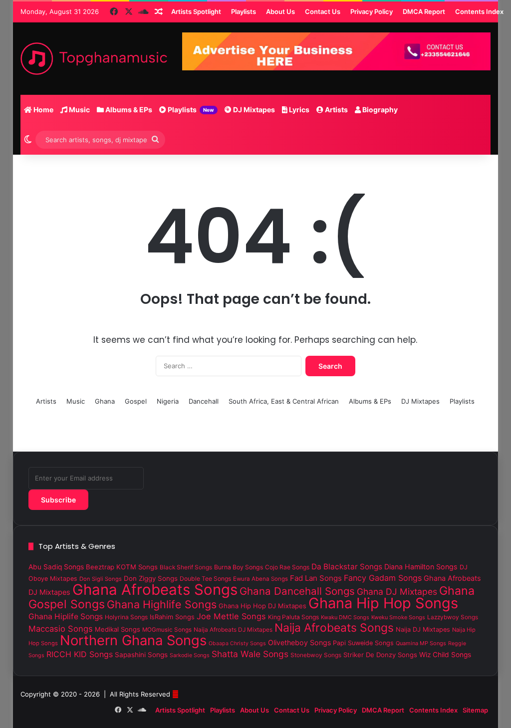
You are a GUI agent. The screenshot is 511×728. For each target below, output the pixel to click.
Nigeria (168, 401)
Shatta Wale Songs (250, 654)
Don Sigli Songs (100, 578)
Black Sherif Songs (186, 567)
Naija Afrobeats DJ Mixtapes (233, 629)
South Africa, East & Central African (284, 401)
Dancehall (204, 401)
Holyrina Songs (126, 617)
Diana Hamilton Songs (421, 566)
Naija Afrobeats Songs (334, 628)
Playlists (190, 109)
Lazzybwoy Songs (452, 617)
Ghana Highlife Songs (162, 604)
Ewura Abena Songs (260, 578)
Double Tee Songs (205, 578)
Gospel (136, 401)
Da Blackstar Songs (346, 566)
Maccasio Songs (60, 629)
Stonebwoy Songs (315, 655)
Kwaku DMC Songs (345, 617)
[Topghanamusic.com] (93, 58)
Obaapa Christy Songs (237, 643)
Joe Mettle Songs (231, 616)
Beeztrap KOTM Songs (122, 567)
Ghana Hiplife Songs (65, 616)
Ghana (105, 401)
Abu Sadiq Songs (56, 567)
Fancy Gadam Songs (383, 578)
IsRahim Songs (172, 617)
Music (78, 109)
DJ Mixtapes (253, 109)
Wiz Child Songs (445, 655)
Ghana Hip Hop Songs (383, 603)
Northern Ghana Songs (133, 640)
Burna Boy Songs (238, 567)
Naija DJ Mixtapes (423, 629)
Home (42, 109)
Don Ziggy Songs (151, 578)
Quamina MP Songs (421, 643)
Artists (335, 109)
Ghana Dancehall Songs (297, 591)
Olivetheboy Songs (299, 642)
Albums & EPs (128, 109)
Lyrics (298, 109)
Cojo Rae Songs (287, 567)
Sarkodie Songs (190, 655)
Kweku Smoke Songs (398, 617)
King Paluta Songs (293, 617)
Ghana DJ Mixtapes (397, 591)
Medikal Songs (117, 629)
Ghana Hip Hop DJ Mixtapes (262, 606)
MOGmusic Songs (167, 629)
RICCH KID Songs (79, 654)
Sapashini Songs (141, 655)
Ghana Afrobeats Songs (155, 589)
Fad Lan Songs (316, 578)
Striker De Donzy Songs (380, 655)
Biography (379, 109)
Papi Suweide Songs (363, 643)
